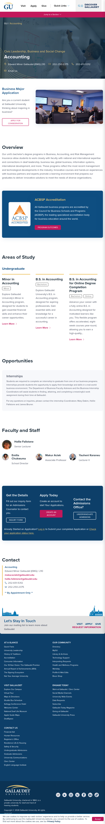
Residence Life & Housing (15, 743)
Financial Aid (9, 732)
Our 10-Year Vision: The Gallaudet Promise (22, 665)
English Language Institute (15, 765)
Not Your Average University (16, 676)
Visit (23, 6)
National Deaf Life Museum (15, 711)
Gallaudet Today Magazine (63, 707)
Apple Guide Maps (12, 715)
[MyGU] (58, 795)
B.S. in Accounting (49, 279)
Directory (56, 646)
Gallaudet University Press (63, 715)
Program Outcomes (48, 227)
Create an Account (51, 514)
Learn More (9, 324)
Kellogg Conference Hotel (15, 704)
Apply (34, 6)
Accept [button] (98, 819)
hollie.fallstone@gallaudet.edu (21, 579)
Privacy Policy (53, 821)
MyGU (55, 650)
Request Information (86, 627)
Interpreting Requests (61, 661)
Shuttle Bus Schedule (13, 700)
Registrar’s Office (11, 739)
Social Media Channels (62, 693)
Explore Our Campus (13, 689)
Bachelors (42, 284)
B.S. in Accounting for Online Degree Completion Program (82, 285)
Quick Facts (9, 646)
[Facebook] (84, 795)
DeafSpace (8, 718)
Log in (41, 529)
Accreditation (9, 657)
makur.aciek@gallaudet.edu (19, 575)
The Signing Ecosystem (14, 672)
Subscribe (56, 704)
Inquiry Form (16, 520)
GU (6, 23)
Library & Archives (60, 654)
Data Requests (58, 700)
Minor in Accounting (10, 281)
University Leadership (13, 650)
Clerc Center (9, 761)
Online (88, 296)
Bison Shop (57, 676)
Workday (56, 668)
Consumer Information (13, 661)
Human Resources (12, 735)
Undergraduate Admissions (85, 516)
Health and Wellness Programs (65, 665)
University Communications (15, 757)
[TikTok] (96, 795)
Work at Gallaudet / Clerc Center (66, 689)
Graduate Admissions (13, 754)
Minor (6, 288)
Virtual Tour (9, 693)
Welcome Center (11, 707)
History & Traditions (12, 654)
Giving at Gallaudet (60, 711)
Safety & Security (11, 746)
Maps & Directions (12, 696)
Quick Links (60, 5)
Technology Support (60, 657)
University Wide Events (62, 696)
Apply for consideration (15, 122)
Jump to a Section (51, 14)
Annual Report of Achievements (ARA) (20, 668)
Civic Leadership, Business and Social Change (34, 51)
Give (44, 6)
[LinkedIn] (90, 795)
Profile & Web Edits (60, 672)
